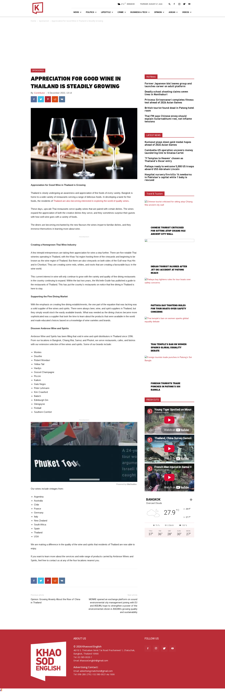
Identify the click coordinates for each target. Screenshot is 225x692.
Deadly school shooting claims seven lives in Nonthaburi (166, 93)
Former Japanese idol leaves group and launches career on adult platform (168, 85)
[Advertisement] (112, 45)
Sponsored (44, 21)
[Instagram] (179, 4)
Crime (121, 12)
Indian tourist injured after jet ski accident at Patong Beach (169, 269)
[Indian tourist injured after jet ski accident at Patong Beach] (169, 257)
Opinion (158, 12)
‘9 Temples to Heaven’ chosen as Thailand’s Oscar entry (164, 160)
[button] (169, 4)
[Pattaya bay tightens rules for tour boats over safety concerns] (169, 296)
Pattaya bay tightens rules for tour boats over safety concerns (168, 308)
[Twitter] (184, 4)
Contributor (39, 93)
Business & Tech (138, 12)
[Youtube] (189, 4)
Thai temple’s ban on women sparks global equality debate (168, 347)
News (76, 12)
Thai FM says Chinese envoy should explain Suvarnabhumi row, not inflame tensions (168, 119)
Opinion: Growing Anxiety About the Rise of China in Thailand (55, 601)
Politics (90, 12)
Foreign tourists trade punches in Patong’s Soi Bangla (165, 386)
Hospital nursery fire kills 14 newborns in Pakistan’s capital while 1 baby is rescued (168, 177)
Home (33, 21)
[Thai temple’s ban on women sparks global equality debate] (169, 335)
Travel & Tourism (154, 194)
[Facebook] (174, 4)
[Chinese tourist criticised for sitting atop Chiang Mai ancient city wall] (169, 218)
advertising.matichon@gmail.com (96, 670)
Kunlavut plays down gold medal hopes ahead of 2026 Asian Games (168, 143)
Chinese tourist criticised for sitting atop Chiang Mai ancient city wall (168, 230)
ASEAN (172, 12)
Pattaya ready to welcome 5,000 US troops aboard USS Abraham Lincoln (169, 168)
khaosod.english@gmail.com (94, 660)
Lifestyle (106, 12)
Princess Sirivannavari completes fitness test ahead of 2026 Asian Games (169, 101)
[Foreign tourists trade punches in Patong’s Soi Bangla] (169, 374)
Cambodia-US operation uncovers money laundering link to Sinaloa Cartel (169, 151)
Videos (185, 12)
